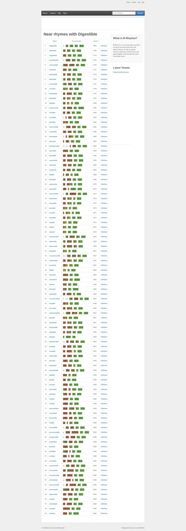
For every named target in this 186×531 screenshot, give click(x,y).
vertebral (52, 513)
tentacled (52, 289)
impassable (53, 198)
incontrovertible (54, 299)
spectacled (53, 279)
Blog (143, 2)
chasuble (52, 89)
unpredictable (53, 465)
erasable (52, 213)
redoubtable (53, 504)
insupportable (53, 437)
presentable (53, 84)
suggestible (53, 55)
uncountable (53, 470)
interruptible (53, 427)
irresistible (52, 117)
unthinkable (53, 356)
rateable (52, 232)
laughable (52, 251)
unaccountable (54, 485)
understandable (54, 313)
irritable (51, 423)
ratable (51, 227)
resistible (52, 112)
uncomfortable (54, 475)
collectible (52, 165)
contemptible (53, 65)
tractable (52, 303)
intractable (52, 308)
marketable (53, 413)
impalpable (53, 322)
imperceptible (53, 127)
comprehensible (54, 256)
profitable (52, 451)
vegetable (52, 70)
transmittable (53, 489)
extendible (52, 155)
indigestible (53, 46)
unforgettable (53, 370)
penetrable (53, 389)
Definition (104, 46)
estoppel (52, 337)
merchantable (54, 408)
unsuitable (52, 461)
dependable (53, 74)
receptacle (52, 170)
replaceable (53, 184)
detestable (52, 50)
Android (134, 2)
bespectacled (53, 108)
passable (52, 208)
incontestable (53, 60)
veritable (52, 456)
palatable (52, 394)
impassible (52, 203)
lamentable (53, 418)
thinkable (52, 361)
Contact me (54, 528)
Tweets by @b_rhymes (121, 72)
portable (52, 384)
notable (51, 399)
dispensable (53, 246)
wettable (52, 375)
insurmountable (54, 432)
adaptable (52, 332)
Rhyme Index (61, 528)
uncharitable (53, 480)
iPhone (128, 2)
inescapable (53, 136)
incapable (52, 217)
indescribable (53, 194)
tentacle (52, 284)
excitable (52, 346)
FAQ (139, 2)
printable (52, 446)
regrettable (53, 294)
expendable (53, 160)
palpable (52, 318)
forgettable (53, 365)
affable (51, 270)
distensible (52, 241)
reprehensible (54, 341)
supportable (53, 494)
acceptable (53, 132)
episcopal (52, 141)
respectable (53, 93)
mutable (52, 403)
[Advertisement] (83, 25)
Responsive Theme (127, 528)
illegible (51, 174)
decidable (52, 179)
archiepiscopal (54, 146)
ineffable (52, 103)
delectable (52, 79)
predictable (53, 442)
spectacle (52, 275)
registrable (52, 189)
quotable (52, 508)
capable (52, 222)
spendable (52, 151)
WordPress (142, 528)
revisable (52, 351)
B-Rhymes (57, 5)
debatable (52, 98)
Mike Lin (47, 528)
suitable (51, 499)
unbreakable (53, 260)
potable (51, 380)
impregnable (53, 327)
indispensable (54, 236)
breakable (52, 265)
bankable (52, 122)
